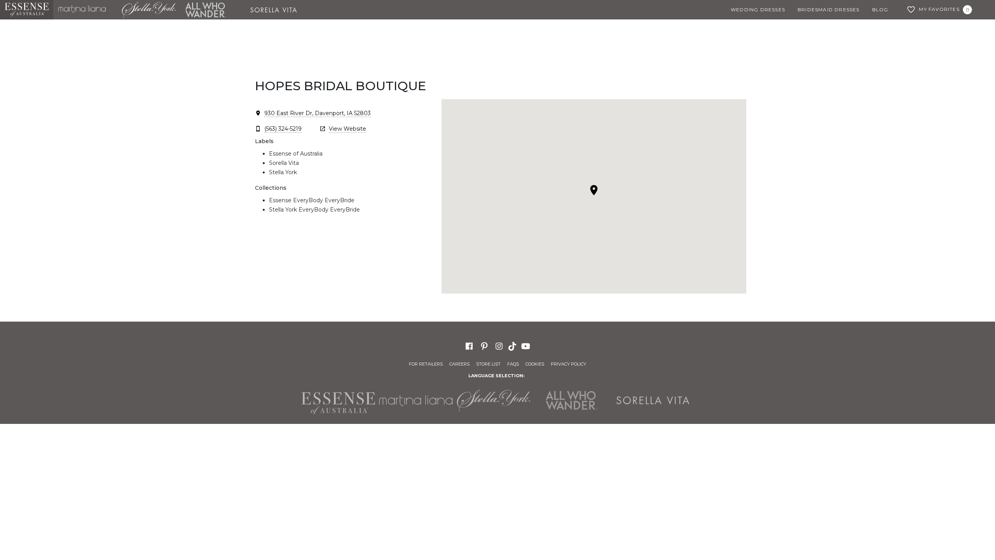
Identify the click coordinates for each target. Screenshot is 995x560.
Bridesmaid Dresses (829, 9)
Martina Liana (85, 9)
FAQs (513, 364)
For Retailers (426, 364)
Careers (459, 364)
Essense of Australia (26, 9)
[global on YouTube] (527, 346)
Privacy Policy (568, 364)
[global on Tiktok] (513, 346)
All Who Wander (205, 9)
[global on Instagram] (499, 346)
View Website (347, 128)
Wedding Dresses (758, 9)
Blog (880, 9)
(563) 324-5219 (283, 128)
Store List (488, 364)
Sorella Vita (276, 9)
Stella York (148, 9)
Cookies (534, 364)
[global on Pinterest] (484, 346)
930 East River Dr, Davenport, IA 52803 (317, 113)
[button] (594, 190)
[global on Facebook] (469, 346)
